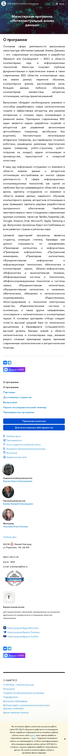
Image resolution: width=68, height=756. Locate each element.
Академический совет (16, 457)
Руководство (9, 688)
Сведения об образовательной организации (23, 693)
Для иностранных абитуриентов (34, 427)
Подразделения (10, 697)
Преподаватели (14, 440)
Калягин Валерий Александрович (18, 504)
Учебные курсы (13, 436)
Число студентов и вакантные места (23, 444)
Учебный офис (10, 537)
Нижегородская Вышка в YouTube (22, 636)
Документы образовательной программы (25, 448)
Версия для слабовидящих (15, 701)
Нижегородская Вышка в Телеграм (23, 632)
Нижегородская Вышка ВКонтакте (23, 627)
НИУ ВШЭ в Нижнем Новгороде (23, 3)
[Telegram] (9, 648)
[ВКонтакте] (5, 648)
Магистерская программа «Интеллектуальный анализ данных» (32, 20)
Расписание (11, 452)
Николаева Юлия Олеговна (15, 526)
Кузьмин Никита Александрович (17, 481)
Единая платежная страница (15, 712)
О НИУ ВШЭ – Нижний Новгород (18, 684)
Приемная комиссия (34, 421)
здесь (32, 735)
